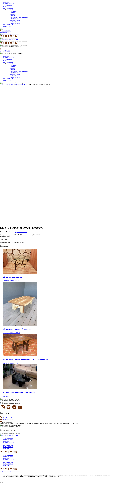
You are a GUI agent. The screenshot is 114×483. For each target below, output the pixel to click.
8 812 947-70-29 (6, 31)
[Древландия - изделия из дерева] (9, 34)
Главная (2, 84)
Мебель (13, 84)
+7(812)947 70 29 (7, 417)
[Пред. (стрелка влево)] (0, 482)
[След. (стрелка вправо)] (2, 482)
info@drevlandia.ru (5, 32)
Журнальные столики (22, 84)
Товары (8, 84)
